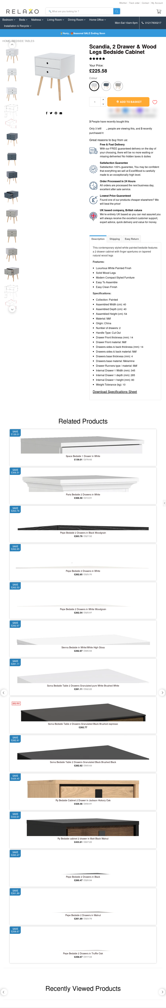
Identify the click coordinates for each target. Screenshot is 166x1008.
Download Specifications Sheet (115, 391)
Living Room (54, 19)
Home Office (96, 19)
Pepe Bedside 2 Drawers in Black (83, 876)
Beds (22, 19)
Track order (134, 2)
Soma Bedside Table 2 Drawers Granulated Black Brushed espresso (83, 723)
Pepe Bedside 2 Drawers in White (83, 570)
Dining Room (76, 19)
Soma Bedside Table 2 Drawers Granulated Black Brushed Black (83, 762)
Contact (145, 2)
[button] (97, 58)
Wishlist (123, 2)
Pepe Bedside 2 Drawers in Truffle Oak (83, 953)
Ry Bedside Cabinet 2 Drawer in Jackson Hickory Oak (83, 800)
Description (98, 239)
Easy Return (132, 239)
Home (6, 41)
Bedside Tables (23, 41)
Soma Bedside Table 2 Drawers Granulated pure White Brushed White (83, 685)
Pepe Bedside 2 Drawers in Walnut (83, 915)
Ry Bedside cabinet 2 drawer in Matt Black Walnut (83, 838)
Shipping (115, 239)
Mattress (36, 19)
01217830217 (153, 22)
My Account (157, 2)
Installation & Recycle (17, 26)
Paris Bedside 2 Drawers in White (83, 494)
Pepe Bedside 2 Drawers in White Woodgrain (83, 609)
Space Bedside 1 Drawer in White (83, 456)
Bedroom (8, 19)
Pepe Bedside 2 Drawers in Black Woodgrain (83, 532)
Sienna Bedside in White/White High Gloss (83, 647)
